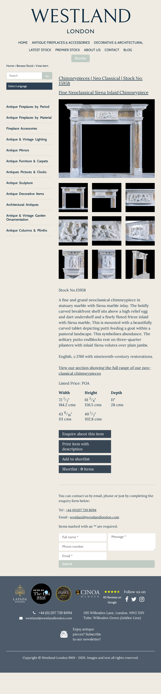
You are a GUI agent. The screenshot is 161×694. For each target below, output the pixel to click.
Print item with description (75, 446)
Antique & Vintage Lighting (26, 139)
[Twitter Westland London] (135, 600)
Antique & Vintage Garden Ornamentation (26, 217)
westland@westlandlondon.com (94, 517)
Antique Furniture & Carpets (27, 161)
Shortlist (80, 58)
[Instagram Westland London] (141, 600)
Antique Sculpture (19, 183)
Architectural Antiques (22, 205)
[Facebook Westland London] (127, 600)
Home (10, 66)
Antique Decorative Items (25, 194)
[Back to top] (152, 685)
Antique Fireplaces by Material (29, 118)
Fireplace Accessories (21, 128)
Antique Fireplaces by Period (27, 107)
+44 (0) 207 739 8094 (55, 612)
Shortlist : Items (78, 469)
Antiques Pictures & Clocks (26, 172)
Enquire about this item (83, 433)
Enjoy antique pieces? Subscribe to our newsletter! (87, 634)
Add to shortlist (76, 459)
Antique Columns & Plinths (26, 230)
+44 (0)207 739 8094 (81, 510)
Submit (67, 564)
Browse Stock (25, 66)
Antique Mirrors (17, 150)
